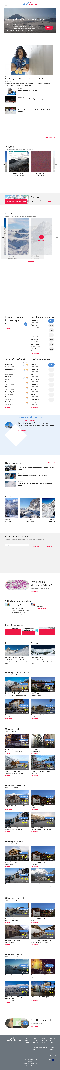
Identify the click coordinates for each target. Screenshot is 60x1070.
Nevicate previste (40, 359)
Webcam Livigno (19, 173)
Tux (32, 374)
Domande (28, 1046)
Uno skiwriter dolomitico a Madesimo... (33, 423)
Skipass (35, 1042)
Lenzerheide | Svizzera (14, 998)
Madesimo (9, 377)
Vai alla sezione (29, 420)
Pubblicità (53, 1055)
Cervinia (8, 324)
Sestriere (8, 402)
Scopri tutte (8, 697)
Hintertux (34, 320)
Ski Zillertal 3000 (37, 379)
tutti (52, 642)
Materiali (45, 1040)
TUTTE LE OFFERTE (41, 608)
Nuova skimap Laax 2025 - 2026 (16, 201)
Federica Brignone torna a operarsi (27, 90)
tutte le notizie (49, 137)
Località (27, 1040)
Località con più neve (43, 316)
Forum (44, 1042)
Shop (34, 1038)
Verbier (33, 330)
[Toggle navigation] (6, 5)
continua (49, 28)
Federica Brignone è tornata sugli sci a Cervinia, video (32, 475)
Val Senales (35, 339)
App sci (44, 1038)
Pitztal (33, 364)
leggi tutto (51, 462)
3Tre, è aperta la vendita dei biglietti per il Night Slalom (33, 99)
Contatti (44, 1048)
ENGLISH (49, 1059)
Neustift (34, 394)
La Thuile (8, 382)
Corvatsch (35, 344)
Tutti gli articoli (22, 430)
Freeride (27, 1042)
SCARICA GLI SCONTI (17, 616)
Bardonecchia (10, 397)
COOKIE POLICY (27, 1059)
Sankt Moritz (10, 392)
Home (26, 1038)
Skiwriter (28, 1044)
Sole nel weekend (15, 359)
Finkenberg (35, 369)
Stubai (33, 349)
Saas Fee (34, 325)
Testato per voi (28, 633)
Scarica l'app (34, 1026)
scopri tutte (8, 328)
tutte (49, 201)
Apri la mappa (35, 591)
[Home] (30, 3)
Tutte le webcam (41, 166)
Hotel (35, 1040)
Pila (6, 387)
